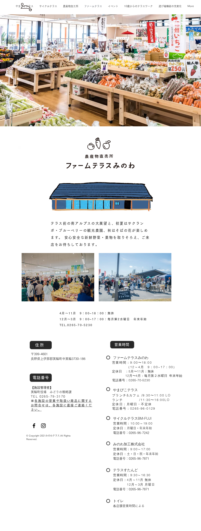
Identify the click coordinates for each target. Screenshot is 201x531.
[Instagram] (43, 426)
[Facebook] (34, 426)
